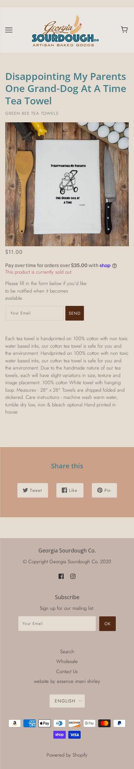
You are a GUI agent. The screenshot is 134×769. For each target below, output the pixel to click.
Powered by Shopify (67, 755)
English (65, 701)
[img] (61, 575)
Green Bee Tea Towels (32, 113)
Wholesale (67, 661)
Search (67, 651)
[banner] (66, 29)
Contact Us (67, 671)
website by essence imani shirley (67, 681)
